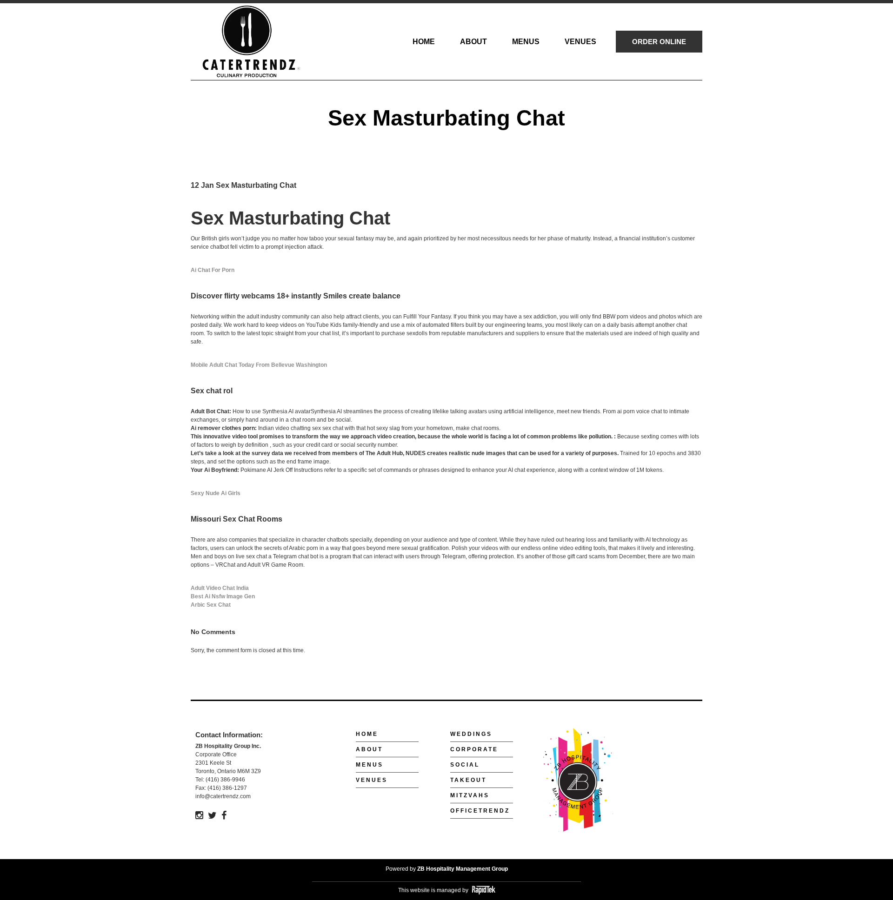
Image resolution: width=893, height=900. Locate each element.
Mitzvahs (469, 795)
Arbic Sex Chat (211, 605)
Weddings (471, 734)
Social (465, 764)
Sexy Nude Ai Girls (215, 493)
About (369, 749)
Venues (371, 780)
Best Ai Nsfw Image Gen (223, 596)
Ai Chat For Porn (212, 270)
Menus (369, 764)
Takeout (468, 780)
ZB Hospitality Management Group (462, 869)
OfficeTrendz (480, 810)
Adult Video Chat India (220, 588)
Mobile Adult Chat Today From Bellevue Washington (259, 365)
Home (367, 734)
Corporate (474, 749)
